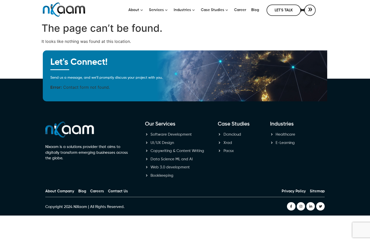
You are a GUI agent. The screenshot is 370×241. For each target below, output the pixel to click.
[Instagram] (301, 206)
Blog (255, 10)
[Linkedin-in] (310, 206)
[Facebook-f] (291, 206)
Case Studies (212, 10)
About (133, 10)
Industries (182, 10)
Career (240, 10)
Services (156, 10)
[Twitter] (320, 206)
